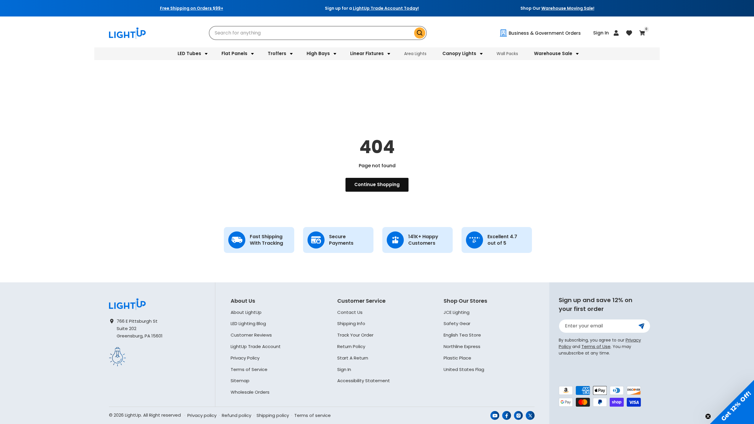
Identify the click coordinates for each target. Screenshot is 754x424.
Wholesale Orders (250, 392)
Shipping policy (273, 415)
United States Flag (464, 369)
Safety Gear (457, 323)
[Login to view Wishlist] (629, 33)
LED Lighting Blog (248, 323)
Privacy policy (201, 415)
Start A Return (352, 358)
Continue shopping (377, 184)
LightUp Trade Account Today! (386, 8)
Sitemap (240, 380)
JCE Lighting (456, 312)
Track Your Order (355, 335)
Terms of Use (596, 346)
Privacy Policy (245, 358)
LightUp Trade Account (256, 346)
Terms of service (312, 415)
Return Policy (351, 346)
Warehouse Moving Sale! (567, 8)
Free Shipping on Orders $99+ (191, 8)
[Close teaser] (708, 416)
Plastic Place (457, 358)
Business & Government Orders (545, 33)
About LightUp (246, 312)
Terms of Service (249, 369)
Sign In (344, 369)
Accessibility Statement (363, 380)
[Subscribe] (641, 326)
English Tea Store (462, 335)
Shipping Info (351, 323)
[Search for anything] (419, 33)
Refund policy (236, 415)
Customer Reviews (251, 335)
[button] (191, 53)
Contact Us (350, 312)
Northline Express (462, 346)
